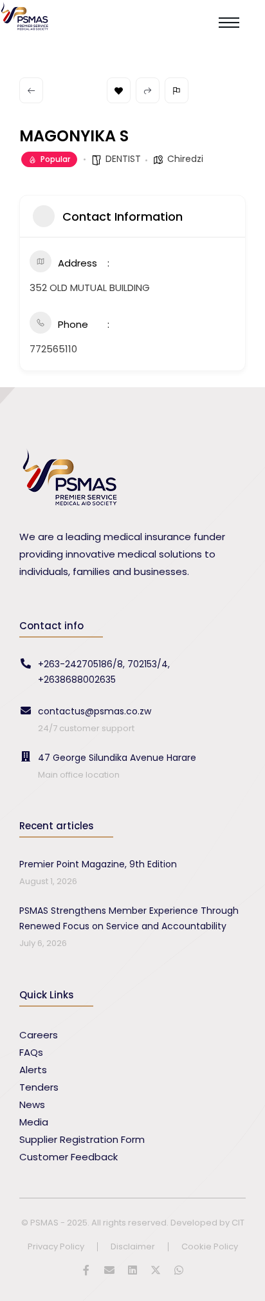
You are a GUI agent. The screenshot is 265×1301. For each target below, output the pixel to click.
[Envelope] (109, 1270)
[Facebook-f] (86, 1270)
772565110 (53, 349)
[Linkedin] (132, 1270)
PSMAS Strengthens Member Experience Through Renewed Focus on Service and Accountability (129, 918)
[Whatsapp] (179, 1270)
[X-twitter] (156, 1270)
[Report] (176, 90)
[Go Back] (31, 90)
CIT (238, 1222)
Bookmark (119, 90)
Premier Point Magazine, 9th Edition (98, 864)
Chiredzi (185, 158)
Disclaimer (133, 1247)
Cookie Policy (209, 1247)
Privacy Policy (56, 1247)
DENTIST (123, 158)
